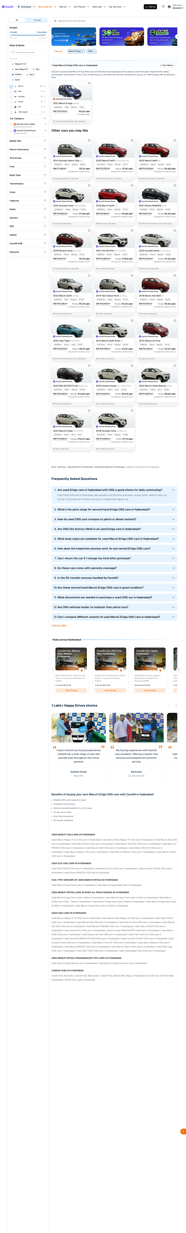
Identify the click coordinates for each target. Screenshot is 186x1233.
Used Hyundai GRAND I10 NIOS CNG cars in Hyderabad (92, 938)
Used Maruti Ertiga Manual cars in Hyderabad (74, 963)
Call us (152, 6)
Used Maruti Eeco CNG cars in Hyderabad (92, 843)
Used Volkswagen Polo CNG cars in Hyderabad (142, 950)
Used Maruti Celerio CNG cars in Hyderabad (133, 946)
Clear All (58, 51)
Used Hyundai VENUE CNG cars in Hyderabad (144, 938)
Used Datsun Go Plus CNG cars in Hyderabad (104, 934)
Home (53, 467)
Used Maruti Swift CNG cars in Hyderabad (106, 847)
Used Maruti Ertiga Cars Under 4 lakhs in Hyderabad (77, 897)
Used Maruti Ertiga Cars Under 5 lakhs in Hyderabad (131, 897)
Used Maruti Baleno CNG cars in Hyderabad (86, 852)
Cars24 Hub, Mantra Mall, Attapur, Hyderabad (123, 975)
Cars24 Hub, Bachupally (87, 975)
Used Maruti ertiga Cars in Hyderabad (109, 467)
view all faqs (58, 625)
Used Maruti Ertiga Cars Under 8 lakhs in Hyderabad (118, 901)
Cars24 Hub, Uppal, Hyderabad (79, 979)
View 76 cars (150, 690)
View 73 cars (71, 690)
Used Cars (62, 467)
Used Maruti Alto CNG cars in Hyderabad (97, 922)
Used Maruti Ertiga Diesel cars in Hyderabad (119, 885)
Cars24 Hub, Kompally (62, 975)
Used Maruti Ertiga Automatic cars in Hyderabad (123, 963)
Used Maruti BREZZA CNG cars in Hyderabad (132, 852)
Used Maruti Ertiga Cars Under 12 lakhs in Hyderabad (101, 905)
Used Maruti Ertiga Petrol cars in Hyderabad (73, 885)
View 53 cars (110, 690)
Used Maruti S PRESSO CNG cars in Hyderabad (109, 926)
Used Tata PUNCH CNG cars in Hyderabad (72, 868)
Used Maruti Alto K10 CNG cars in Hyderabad (114, 942)
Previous (51, 36)
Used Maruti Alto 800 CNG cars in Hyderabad (137, 843)
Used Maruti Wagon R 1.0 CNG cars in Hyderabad (75, 839)
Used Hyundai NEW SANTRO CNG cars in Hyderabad (133, 930)
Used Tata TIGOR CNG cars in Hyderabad (97, 950)
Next (177, 36)
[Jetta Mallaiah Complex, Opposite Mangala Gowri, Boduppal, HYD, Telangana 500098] (160, 670)
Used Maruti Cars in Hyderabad (80, 467)
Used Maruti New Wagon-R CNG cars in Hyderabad (127, 839)
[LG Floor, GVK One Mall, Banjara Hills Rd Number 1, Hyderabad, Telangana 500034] (121, 670)
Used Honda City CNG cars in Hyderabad (84, 930)
